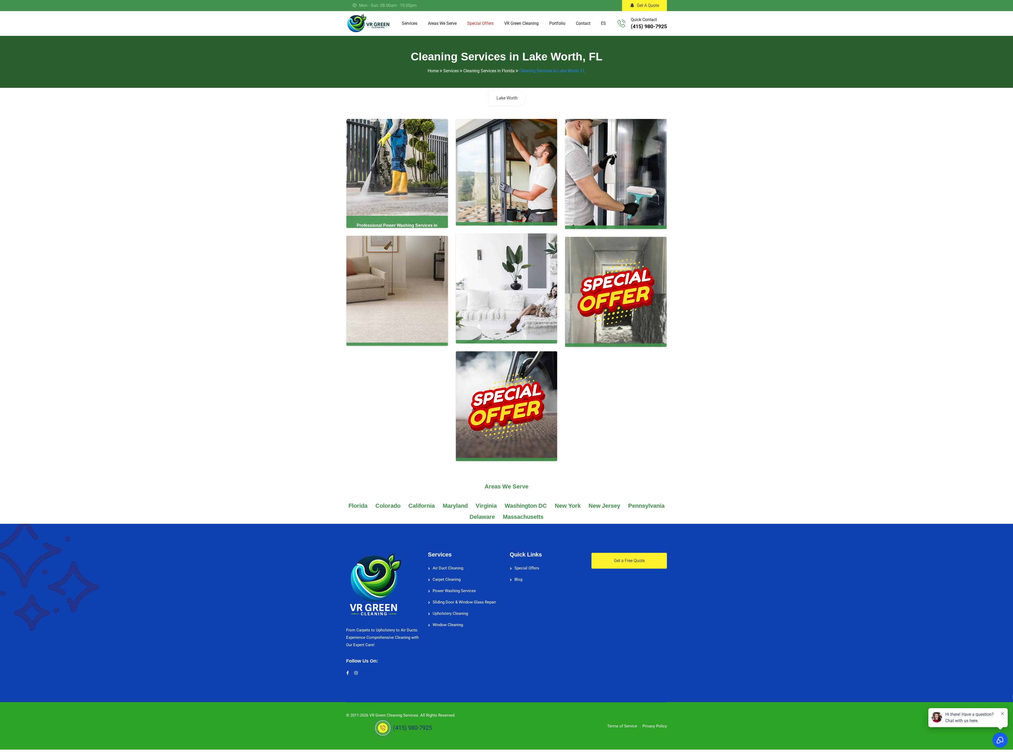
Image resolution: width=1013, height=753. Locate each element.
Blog (518, 579)
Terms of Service (622, 726)
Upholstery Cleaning (450, 613)
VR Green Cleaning (521, 23)
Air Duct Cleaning (448, 568)
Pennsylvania (646, 505)
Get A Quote (648, 5)
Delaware (482, 517)
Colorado (387, 505)
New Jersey (604, 505)
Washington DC (526, 505)
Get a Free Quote (629, 560)
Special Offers (480, 23)
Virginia (486, 505)
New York (568, 505)
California (421, 505)
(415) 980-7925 (649, 26)
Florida (357, 505)
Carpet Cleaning (447, 579)
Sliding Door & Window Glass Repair (464, 602)
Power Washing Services (454, 590)
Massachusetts (523, 517)
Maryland (455, 505)
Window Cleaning (448, 624)
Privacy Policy (654, 726)
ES (603, 23)
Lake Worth (507, 97)
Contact (583, 23)
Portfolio (557, 23)
